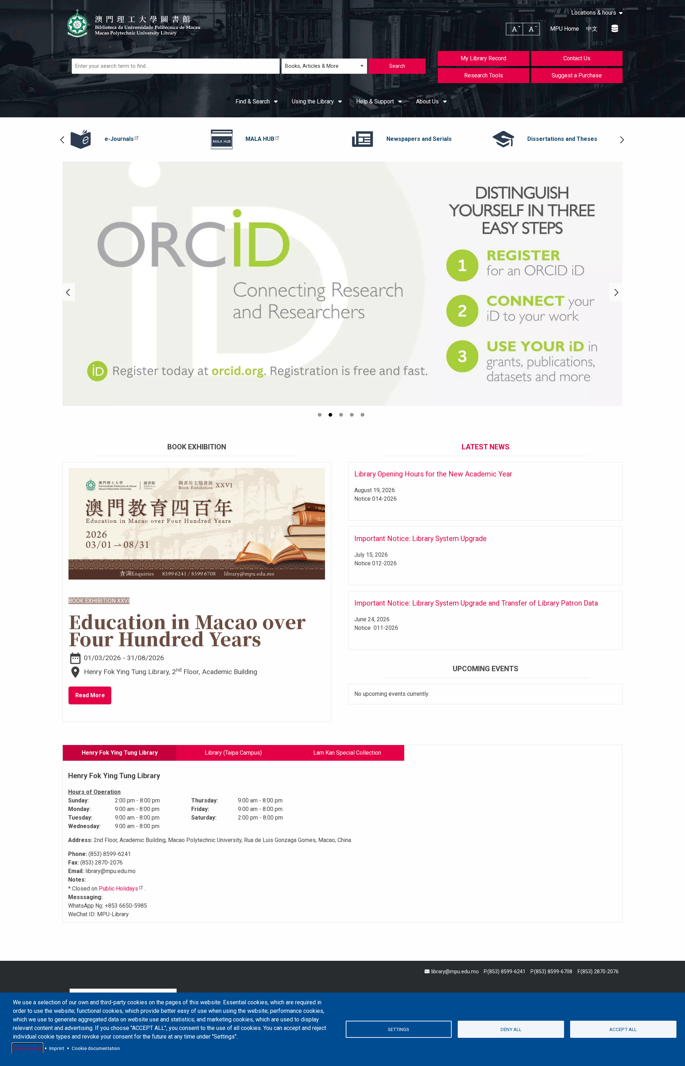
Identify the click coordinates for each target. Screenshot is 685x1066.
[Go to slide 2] (331, 416)
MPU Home (564, 28)
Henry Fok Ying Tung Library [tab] (120, 752)
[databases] (615, 28)
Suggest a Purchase (577, 75)
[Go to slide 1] (320, 416)
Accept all (623, 1029)
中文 (592, 28)
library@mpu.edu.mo (455, 972)
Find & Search (253, 101)
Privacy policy (27, 1048)
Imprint (56, 1048)
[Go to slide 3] (342, 416)
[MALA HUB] (221, 139)
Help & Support (375, 101)
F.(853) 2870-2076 (598, 972)
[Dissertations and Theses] (503, 139)
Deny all (511, 1029)
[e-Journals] (80, 139)
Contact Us (576, 58)
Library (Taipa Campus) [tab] (233, 752)
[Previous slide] (63, 139)
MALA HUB (259, 139)
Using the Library (313, 101)
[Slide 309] (342, 284)
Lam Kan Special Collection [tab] (347, 752)
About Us (428, 101)
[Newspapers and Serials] (362, 139)
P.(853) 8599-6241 (505, 972)
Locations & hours (593, 13)
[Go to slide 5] (363, 416)
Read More (90, 695)
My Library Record (483, 58)
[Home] (133, 23)
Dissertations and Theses (562, 139)
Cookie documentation (96, 1048)
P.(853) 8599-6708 (551, 972)
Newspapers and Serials (419, 139)
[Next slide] (622, 139)
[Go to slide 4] (352, 416)
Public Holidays (118, 888)
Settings (398, 1029)
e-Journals (119, 139)
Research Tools (483, 75)
